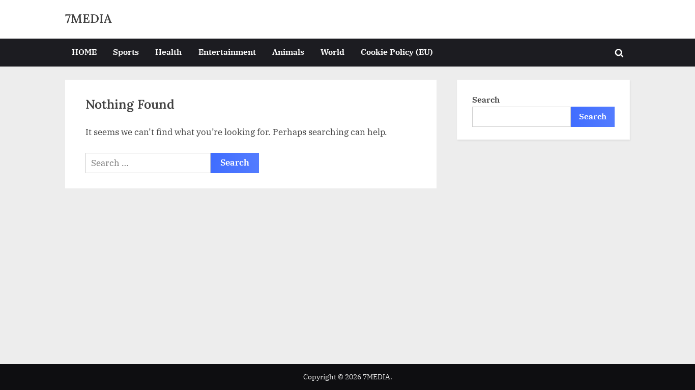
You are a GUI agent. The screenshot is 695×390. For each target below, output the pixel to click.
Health (168, 51)
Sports (126, 51)
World (332, 51)
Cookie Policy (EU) (397, 51)
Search (486, 99)
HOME (84, 51)
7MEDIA (88, 18)
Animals (288, 51)
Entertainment (227, 51)
